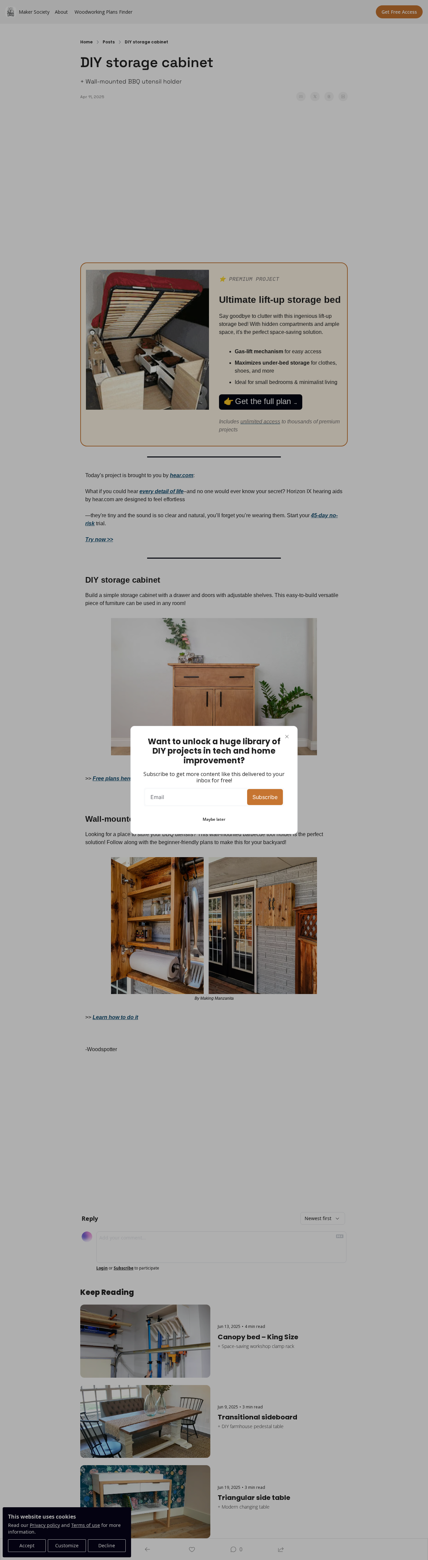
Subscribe (265, 797)
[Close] (287, 736)
